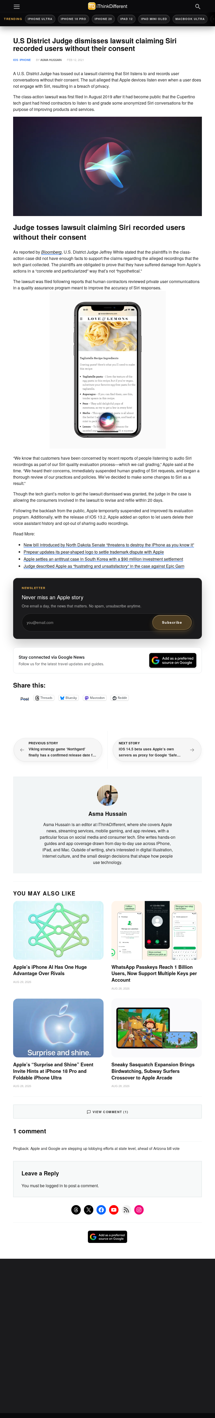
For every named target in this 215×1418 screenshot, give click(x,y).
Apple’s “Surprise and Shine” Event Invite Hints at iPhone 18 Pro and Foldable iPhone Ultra (53, 1071)
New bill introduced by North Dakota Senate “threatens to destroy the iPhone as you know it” (109, 545)
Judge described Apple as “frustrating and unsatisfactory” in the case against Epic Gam (104, 566)
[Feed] (126, 1210)
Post (24, 698)
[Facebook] (101, 1210)
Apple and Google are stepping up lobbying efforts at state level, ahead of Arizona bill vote (105, 1148)
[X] (88, 1210)
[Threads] (76, 1210)
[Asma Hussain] (107, 794)
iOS (15, 60)
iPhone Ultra (40, 19)
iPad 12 (126, 19)
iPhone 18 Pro (73, 19)
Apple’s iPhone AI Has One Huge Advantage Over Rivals (50, 970)
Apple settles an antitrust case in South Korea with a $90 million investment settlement (103, 559)
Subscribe (172, 622)
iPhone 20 (103, 19)
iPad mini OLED (154, 19)
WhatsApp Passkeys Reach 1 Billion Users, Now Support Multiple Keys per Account (154, 973)
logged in (54, 1185)
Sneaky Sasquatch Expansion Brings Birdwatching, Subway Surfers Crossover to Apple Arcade (153, 1071)
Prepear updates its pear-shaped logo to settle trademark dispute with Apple (94, 552)
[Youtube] (114, 1210)
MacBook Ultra (190, 19)
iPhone (25, 60)
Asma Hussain (51, 60)
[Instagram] (139, 1210)
